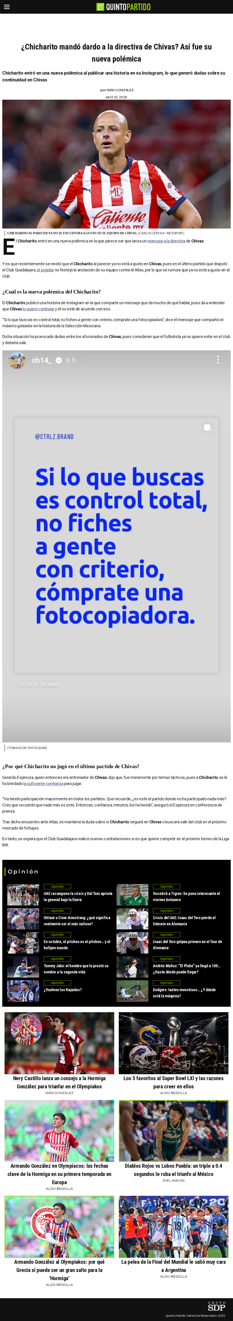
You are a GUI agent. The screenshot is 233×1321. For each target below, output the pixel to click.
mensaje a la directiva (166, 241)
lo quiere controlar (38, 309)
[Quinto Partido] (128, 7)
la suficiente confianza (43, 783)
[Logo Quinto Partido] (100, 7)
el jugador (45, 270)
